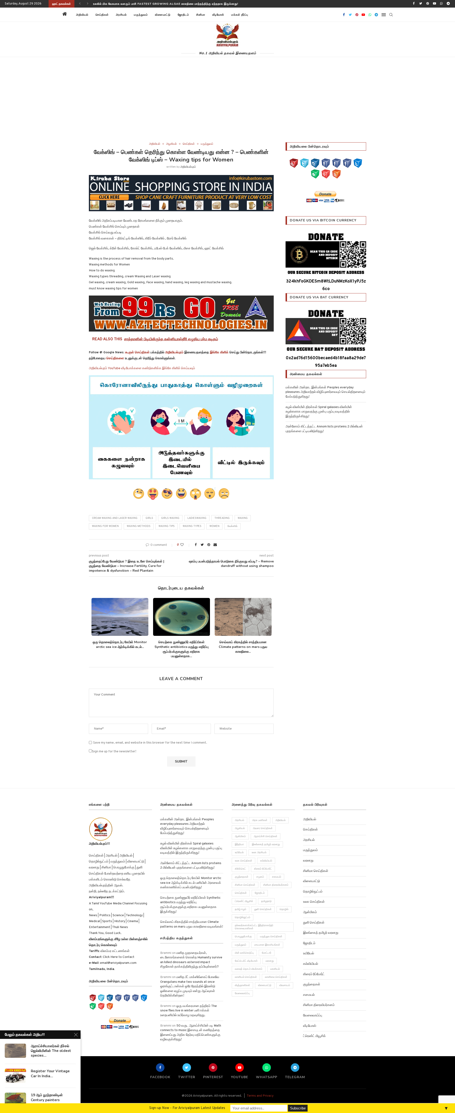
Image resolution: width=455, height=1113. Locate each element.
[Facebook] (414, 4)
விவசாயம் (284, 980)
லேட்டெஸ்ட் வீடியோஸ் (246, 956)
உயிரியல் (239, 848)
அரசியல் (121, 15)
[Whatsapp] (441, 4)
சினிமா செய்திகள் (245, 880)
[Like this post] (185, 545)
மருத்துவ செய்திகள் (271, 932)
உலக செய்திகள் (243, 856)
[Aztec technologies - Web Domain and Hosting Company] (181, 314)
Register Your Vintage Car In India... (50, 1073)
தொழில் (284, 904)
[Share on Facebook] (196, 545)
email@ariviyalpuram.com (118, 958)
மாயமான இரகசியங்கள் (267, 940)
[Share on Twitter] (202, 545)
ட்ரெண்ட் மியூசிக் (244, 896)
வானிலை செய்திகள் (276, 972)
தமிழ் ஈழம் (240, 904)
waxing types (192, 526)
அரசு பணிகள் (259, 815)
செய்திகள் (102, 15)
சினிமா (200, 15)
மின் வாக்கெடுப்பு (244, 948)
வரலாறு (270, 956)
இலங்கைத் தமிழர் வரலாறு (266, 840)
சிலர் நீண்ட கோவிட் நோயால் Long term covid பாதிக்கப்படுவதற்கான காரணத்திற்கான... (120, 647)
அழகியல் (171, 144)
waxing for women (105, 526)
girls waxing (170, 518)
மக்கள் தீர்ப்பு (239, 15)
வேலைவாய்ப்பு (242, 988)
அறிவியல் (82, 15)
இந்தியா (239, 840)
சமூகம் (260, 872)
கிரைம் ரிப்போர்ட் (263, 864)
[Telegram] (448, 4)
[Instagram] (315, 163)
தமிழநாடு (266, 896)
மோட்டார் (266, 948)
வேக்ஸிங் (232, 526)
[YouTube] (294, 163)
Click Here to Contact (118, 953)
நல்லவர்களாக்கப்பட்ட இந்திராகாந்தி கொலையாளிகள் (254, 922)
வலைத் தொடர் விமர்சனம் (248, 964)
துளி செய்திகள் (263, 904)
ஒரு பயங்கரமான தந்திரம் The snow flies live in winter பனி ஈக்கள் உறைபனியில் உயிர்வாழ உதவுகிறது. (188, 1006)
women (214, 526)
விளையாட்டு (163, 15)
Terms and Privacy (260, 1091)
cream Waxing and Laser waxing (114, 518)
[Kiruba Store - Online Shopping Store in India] (181, 178)
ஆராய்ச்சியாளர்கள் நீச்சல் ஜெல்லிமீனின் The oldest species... (51, 1051)
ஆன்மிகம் (240, 831)
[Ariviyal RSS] (336, 174)
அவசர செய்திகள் (263, 823)
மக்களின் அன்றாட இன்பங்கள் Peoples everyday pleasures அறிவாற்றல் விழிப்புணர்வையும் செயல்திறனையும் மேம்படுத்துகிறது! (325, 392)
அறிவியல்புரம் (188, 167)
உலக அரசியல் (259, 848)
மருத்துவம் (141, 15)
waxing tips (167, 526)
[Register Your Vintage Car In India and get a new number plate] (15, 1076)
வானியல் (275, 964)
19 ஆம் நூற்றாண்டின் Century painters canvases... (47, 1100)
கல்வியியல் (266, 856)
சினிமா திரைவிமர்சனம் (275, 880)
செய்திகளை (115, 358)
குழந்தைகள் (241, 872)
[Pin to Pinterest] (209, 545)
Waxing (243, 518)
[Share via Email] (215, 545)
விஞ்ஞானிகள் (242, 980)
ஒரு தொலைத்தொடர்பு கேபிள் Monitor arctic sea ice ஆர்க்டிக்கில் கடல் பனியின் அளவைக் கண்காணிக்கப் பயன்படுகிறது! (190, 878)
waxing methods (138, 526)
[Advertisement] (227, 107)
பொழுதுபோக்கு (243, 932)
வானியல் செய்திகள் (246, 972)
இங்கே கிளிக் (219, 352)
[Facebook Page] (326, 163)
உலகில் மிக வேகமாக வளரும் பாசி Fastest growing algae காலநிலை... (181, 644)
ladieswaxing (196, 518)
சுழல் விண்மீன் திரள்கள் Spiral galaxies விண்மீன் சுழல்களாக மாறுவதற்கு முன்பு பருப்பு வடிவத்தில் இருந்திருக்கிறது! (319, 411)
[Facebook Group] (336, 163)
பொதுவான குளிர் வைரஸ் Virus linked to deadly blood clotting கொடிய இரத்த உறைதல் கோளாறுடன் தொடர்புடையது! (179, 4)
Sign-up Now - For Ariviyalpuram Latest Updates (187, 1108)
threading (222, 518)
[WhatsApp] (315, 174)
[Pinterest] (427, 4)
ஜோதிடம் (183, 15)
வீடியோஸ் (218, 15)
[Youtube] (434, 4)
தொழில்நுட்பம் (242, 912)
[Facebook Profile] (347, 163)
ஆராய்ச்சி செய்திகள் (265, 831)
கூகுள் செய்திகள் (137, 352)
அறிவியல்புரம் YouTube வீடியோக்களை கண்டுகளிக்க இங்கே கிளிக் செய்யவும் (142, 368)
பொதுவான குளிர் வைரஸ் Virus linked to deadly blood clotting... (243, 644)
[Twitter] (421, 4)
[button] (257, 15)
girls (149, 518)
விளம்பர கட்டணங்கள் (115, 946)
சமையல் (276, 872)
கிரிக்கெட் (240, 864)
